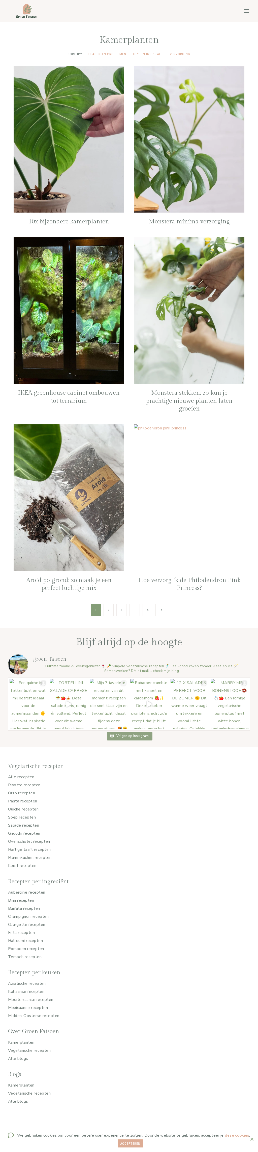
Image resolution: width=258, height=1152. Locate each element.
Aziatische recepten (27, 983)
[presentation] (69, 139)
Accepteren (130, 1143)
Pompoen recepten (26, 949)
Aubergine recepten (26, 892)
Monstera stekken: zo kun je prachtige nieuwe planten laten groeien (189, 400)
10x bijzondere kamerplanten (68, 221)
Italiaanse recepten (26, 991)
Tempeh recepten (25, 957)
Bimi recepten (21, 900)
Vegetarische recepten (29, 1050)
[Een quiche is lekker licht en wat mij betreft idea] (28, 704)
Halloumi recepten (25, 940)
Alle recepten (21, 777)
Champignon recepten (28, 916)
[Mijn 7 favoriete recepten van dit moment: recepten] (109, 704)
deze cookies (237, 1135)
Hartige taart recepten (29, 849)
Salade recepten (23, 825)
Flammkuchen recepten (30, 857)
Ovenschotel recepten (29, 841)
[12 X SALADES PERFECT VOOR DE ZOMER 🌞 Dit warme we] (189, 704)
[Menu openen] (246, 11)
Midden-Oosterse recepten (33, 1016)
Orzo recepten (21, 793)
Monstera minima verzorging (189, 221)
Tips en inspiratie (148, 54)
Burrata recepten (24, 908)
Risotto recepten (24, 785)
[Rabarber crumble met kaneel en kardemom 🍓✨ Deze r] (149, 704)
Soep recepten (22, 817)
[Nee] (251, 1139)
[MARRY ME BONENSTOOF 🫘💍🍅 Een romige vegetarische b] (229, 704)
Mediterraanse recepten (30, 999)
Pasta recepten (22, 801)
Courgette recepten (26, 924)
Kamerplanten (21, 1042)
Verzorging (180, 54)
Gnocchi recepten (24, 833)
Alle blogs (18, 1058)
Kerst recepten (22, 865)
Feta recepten (21, 932)
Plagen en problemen (107, 54)
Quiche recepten (23, 809)
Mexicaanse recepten (28, 1007)
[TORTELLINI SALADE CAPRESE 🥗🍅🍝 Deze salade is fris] (69, 704)
